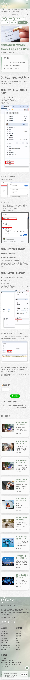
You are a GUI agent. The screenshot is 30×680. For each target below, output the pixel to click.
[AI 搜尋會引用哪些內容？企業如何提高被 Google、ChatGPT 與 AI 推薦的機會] (8, 428)
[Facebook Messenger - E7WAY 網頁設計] (5, 622)
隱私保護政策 (10, 677)
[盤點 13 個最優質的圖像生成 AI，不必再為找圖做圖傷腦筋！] (8, 581)
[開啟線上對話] (27, 668)
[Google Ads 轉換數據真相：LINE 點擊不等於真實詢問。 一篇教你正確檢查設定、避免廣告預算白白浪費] (8, 542)
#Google (5, 389)
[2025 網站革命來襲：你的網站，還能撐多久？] (8, 561)
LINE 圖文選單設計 (6, 645)
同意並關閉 (24, 674)
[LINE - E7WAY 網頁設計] (14, 622)
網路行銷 (13, 22)
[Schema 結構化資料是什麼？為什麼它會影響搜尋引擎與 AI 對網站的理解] (8, 447)
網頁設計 (11, 19)
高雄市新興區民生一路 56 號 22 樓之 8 (11, 663)
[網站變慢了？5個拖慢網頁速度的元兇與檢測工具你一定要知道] (8, 523)
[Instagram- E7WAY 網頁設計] (8, 622)
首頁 (2, 9)
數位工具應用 (15, 9)
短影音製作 (4, 642)
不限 (4, 19)
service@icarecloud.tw (7, 660)
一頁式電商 (4, 638)
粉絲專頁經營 (4, 640)
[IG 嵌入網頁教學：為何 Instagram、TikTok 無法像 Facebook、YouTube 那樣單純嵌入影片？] (8, 504)
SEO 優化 (5, 22)
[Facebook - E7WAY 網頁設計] (2, 622)
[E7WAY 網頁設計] (5, 3)
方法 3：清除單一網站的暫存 (13, 68)
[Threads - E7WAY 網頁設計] (11, 622)
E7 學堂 (8, 9)
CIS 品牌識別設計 (5, 647)
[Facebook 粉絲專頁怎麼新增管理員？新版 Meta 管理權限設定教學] (8, 485)
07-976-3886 (4, 658)
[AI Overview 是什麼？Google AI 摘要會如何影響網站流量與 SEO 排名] (8, 466)
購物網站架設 (20, 19)
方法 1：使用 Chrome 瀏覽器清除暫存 (15, 62)
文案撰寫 (3, 649)
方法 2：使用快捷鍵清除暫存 (13, 65)
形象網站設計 (4, 631)
